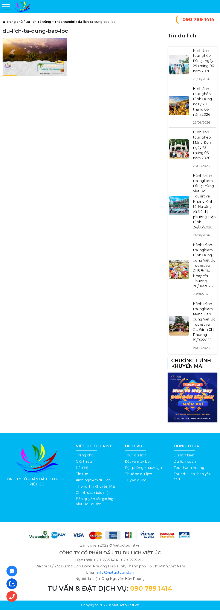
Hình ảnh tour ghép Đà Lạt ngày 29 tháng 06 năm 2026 (203, 64)
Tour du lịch (135, 455)
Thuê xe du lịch (138, 474)
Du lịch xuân (185, 461)
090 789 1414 (198, 19)
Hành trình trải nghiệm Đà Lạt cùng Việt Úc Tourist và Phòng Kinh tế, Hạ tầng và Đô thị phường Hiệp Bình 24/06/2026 (204, 205)
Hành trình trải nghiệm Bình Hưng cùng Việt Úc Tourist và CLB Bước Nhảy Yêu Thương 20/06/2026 (204, 269)
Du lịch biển (184, 455)
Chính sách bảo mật (93, 493)
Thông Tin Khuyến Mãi (95, 486)
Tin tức (82, 474)
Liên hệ (82, 468)
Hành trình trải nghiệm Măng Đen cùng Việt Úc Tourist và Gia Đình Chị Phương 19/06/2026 (204, 326)
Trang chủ (14, 22)
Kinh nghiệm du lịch (93, 480)
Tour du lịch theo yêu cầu (192, 476)
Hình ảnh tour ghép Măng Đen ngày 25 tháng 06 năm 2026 (202, 149)
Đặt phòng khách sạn (143, 468)
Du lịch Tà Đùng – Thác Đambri (50, 22)
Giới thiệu (84, 461)
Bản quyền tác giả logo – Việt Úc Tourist (97, 501)
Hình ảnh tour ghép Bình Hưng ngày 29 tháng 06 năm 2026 (202, 106)
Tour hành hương (189, 468)
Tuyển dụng (136, 480)
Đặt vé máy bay (138, 461)
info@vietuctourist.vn (115, 572)
